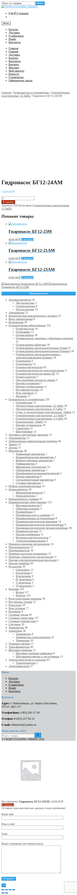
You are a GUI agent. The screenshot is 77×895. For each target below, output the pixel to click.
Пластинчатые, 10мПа (29, 421)
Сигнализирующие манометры (35, 479)
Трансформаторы (19, 646)
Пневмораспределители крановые (36, 521)
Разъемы (14, 589)
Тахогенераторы (26, 662)
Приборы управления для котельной (31, 556)
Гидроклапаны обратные (31, 344)
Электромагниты (19, 666)
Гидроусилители (26, 376)
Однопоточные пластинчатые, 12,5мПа (40, 415)
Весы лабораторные (21, 319)
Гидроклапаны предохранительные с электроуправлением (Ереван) (38, 356)
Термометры (16, 627)
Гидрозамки (23, 331)
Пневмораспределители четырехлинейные (42, 527)
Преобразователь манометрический (37, 473)
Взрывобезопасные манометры (35, 457)
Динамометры (17, 437)
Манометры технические (31, 466)
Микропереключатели (29, 492)
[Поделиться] (6, 889)
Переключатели (18, 489)
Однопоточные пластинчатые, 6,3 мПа (39, 418)
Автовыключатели (20, 299)
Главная (13, 48)
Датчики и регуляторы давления (28, 434)
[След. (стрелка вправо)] (6, 892)
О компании (16, 35)
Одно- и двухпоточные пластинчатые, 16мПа (43, 412)
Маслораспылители (28, 505)
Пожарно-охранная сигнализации (29, 544)
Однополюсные (25, 306)
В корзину (8, 202)
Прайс (12, 39)
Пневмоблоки (24, 511)
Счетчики (15, 624)
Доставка (14, 32)
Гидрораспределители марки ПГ (35, 373)
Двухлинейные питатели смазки (35, 380)
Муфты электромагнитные (25, 486)
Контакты (15, 42)
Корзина (14, 64)
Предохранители (19, 547)
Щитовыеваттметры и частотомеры (37, 656)
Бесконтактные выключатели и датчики (33, 315)
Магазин (14, 67)
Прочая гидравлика (28, 383)
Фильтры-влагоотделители (32, 537)
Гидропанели (24, 364)
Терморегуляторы (19, 643)
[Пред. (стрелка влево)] (2, 892)
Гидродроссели (25, 328)
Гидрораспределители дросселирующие (40, 370)
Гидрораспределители (29, 367)
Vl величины (24, 585)
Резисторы (15, 605)
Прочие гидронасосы (29, 425)
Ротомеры (15, 611)
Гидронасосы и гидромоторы (31, 92)
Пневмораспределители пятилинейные (40, 524)
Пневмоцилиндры (27, 531)
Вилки (20, 592)
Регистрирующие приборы (25, 598)
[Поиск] (38, 735)
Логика (13, 447)
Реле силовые (17, 608)
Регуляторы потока (27, 389)
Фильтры (21, 396)
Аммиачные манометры (30, 454)
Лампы (13, 444)
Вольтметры (16, 322)
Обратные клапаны (27, 508)
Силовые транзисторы (22, 621)
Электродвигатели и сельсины (27, 659)
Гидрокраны (23, 360)
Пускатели (15, 566)
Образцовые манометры (30, 470)
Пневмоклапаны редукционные (35, 518)
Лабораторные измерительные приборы (33, 441)
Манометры (16, 450)
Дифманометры (25, 463)
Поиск (40, 3)
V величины (23, 582)
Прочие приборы (19, 563)
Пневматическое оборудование (28, 502)
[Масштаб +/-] (13, 889)
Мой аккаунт (16, 70)
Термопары (23, 640)
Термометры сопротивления (33, 637)
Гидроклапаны (25, 335)
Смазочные (23, 428)
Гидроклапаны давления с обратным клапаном (44, 338)
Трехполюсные (25, 309)
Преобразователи (19, 550)
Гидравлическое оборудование (27, 325)
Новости (14, 74)
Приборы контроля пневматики (28, 553)
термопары (15, 630)
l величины (23, 569)
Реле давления (24, 392)
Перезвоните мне (38, 293)
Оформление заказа (20, 80)
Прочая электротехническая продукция (33, 560)
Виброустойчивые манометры (34, 460)
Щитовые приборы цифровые (34, 653)
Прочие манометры (28, 476)
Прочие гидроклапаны (30, 386)
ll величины (23, 572)
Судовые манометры (28, 482)
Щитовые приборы (20, 650)
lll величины (23, 576)
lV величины (24, 579)
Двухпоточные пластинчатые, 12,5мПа (39, 405)
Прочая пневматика (28, 534)
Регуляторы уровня (20, 601)
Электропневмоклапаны (31, 540)
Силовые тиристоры (21, 617)
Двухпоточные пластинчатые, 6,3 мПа (39, 409)
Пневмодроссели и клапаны (33, 515)
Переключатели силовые (24, 499)
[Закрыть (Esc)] (2, 889)
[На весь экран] (10, 889)
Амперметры (17, 312)
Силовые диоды (18, 614)
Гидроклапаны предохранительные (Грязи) (42, 347)
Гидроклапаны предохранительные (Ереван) (43, 351)
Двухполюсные (25, 302)
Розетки (20, 595)
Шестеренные (24, 431)
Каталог (13, 29)
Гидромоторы (24, 402)
